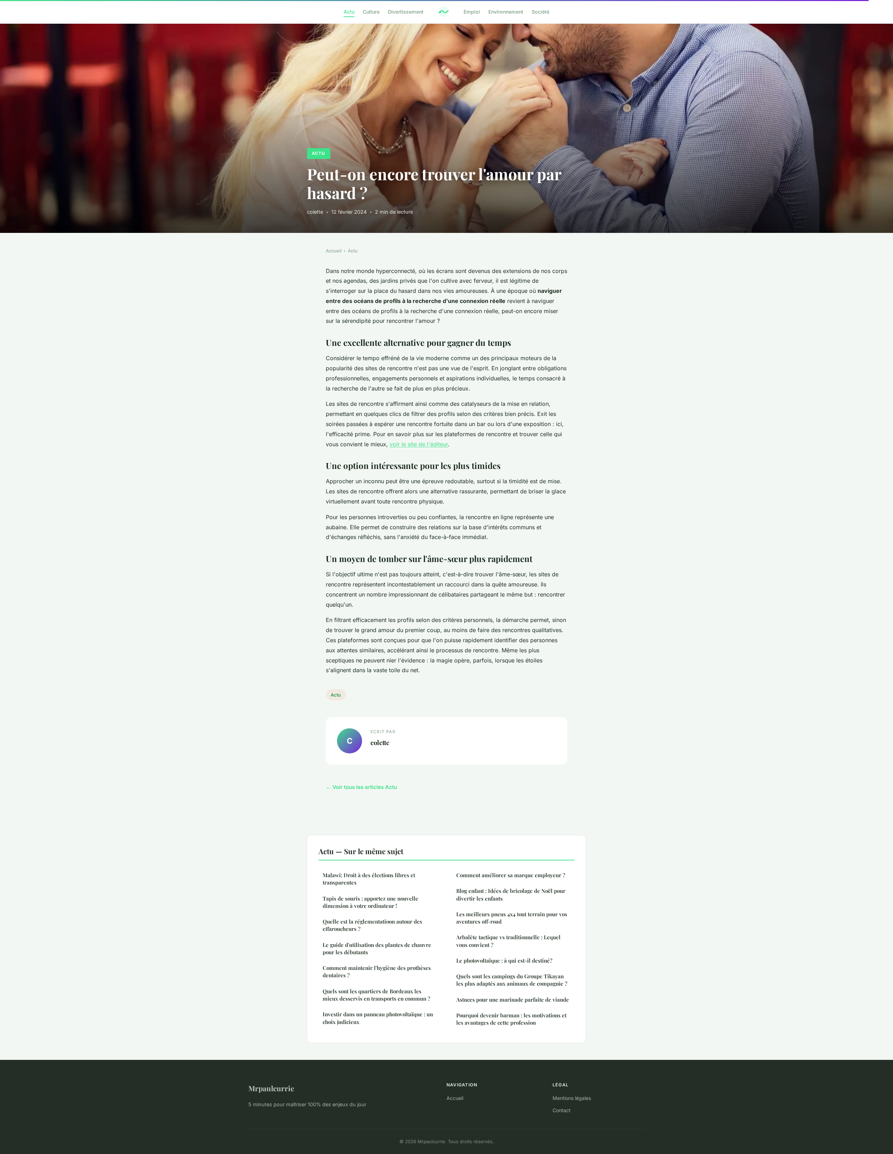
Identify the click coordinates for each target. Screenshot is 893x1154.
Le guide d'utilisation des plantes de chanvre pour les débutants (377, 948)
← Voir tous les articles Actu (361, 787)
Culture (371, 12)
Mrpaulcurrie (271, 1088)
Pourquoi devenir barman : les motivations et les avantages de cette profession (511, 1019)
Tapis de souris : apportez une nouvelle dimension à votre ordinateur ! (370, 902)
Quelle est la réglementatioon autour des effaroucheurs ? (372, 925)
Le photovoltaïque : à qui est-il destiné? (504, 960)
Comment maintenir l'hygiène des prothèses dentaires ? (377, 971)
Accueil (334, 250)
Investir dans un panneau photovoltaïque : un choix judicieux (378, 1018)
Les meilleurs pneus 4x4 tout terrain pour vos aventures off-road (511, 918)
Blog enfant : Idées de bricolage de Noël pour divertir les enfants (510, 894)
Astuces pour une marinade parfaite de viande (512, 999)
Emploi (472, 12)
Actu (349, 12)
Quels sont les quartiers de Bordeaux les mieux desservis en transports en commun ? (376, 995)
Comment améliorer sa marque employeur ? (510, 875)
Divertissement (405, 12)
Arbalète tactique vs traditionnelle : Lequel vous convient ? (508, 941)
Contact (562, 1110)
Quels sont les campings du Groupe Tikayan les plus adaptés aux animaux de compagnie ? (511, 980)
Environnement (505, 12)
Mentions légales (572, 1098)
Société (540, 12)
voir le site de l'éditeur (419, 444)
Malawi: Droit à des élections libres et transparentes (369, 879)
